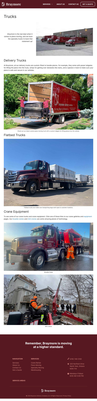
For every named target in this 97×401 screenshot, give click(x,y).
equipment (88, 216)
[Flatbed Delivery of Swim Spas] (48, 172)
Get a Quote (88, 4)
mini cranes (32, 219)
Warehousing (36, 370)
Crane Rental (36, 363)
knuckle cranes (18, 219)
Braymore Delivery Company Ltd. (40, 396)
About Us (61, 4)
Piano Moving (36, 365)
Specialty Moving (37, 368)
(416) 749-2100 (76, 359)
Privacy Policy (67, 396)
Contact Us (73, 4)
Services (46, 4)
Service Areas (19, 381)
